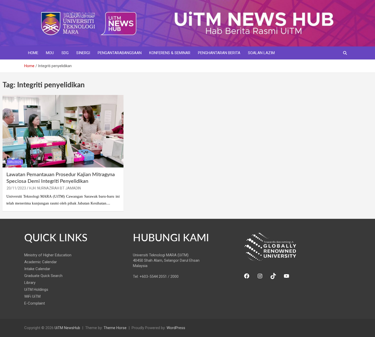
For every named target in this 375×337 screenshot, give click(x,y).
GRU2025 (14, 162)
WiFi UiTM (32, 296)
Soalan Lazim (261, 53)
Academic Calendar (40, 262)
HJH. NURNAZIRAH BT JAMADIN (55, 188)
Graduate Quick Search (43, 275)
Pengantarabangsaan (120, 53)
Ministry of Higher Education (47, 255)
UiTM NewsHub (67, 328)
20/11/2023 (16, 188)
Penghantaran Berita (219, 53)
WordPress (176, 328)
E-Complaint (34, 303)
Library (29, 282)
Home (33, 53)
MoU (50, 53)
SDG (65, 53)
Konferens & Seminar (169, 53)
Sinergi (83, 53)
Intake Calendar (37, 269)
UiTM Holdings (36, 289)
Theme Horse (115, 328)
